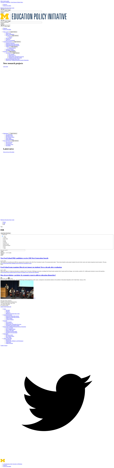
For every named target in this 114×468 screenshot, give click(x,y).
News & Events (6, 140)
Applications (8, 342)
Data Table (5, 238)
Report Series (6, 244)
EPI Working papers (10, 137)
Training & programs (7, 41)
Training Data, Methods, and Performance (14, 340)
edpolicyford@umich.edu (6, 306)
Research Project (6, 245)
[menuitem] (58, 4)
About (4, 309)
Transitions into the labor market (15, 57)
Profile (4, 241)
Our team (8, 35)
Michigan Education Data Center (7, 7)
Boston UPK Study (10, 330)
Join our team (8, 38)
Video (4, 248)
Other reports (8, 138)
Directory (5, 4)
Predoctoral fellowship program (12, 44)
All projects (8, 52)
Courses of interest (10, 49)
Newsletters (8, 145)
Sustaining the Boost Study (11, 331)
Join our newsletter (7, 5)
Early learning (11, 54)
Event (4, 240)
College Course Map (7, 338)
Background (8, 339)
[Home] (33, 19)
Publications (5, 133)
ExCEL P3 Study (9, 327)
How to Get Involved (10, 40)
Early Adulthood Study (10, 329)
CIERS (7, 46)
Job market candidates (10, 50)
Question (5, 242)
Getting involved (9, 343)
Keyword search (4, 250)
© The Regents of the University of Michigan (12, 464)
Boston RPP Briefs (10, 139)
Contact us (8, 39)
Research (5, 51)
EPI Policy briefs (9, 135)
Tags (4, 223)
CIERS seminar (9, 318)
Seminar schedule (12, 47)
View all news (9, 143)
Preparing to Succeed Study (11, 332)
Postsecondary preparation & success (16, 56)
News (4, 246)
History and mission (10, 34)
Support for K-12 (12, 55)
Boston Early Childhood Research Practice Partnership (17, 60)
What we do (5, 31)
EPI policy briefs (9, 335)
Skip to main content (5, 1)
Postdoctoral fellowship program (12, 45)
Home (4, 222)
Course (4, 237)
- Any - (4, 236)
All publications (9, 134)
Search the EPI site (4, 11)
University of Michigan (5, 2)
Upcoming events (9, 144)
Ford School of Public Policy (17, 2)
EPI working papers (10, 336)
